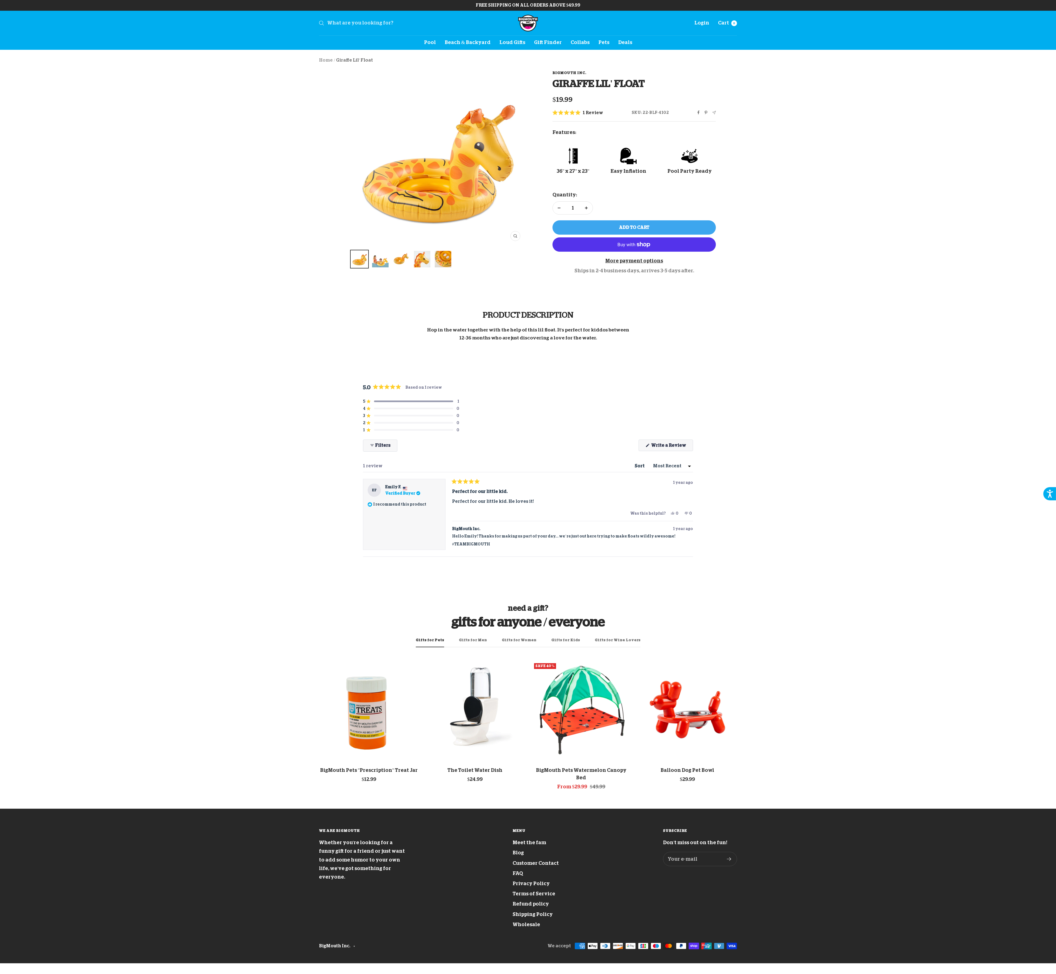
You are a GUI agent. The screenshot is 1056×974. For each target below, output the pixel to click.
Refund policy (531, 903)
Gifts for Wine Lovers (617, 640)
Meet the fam (529, 842)
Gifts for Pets (430, 640)
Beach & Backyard (468, 42)
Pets (603, 42)
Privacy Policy (531, 883)
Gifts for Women (519, 640)
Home (326, 60)
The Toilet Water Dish (474, 770)
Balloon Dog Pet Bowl (687, 770)
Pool (430, 42)
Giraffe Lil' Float (354, 60)
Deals (625, 42)
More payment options (634, 260)
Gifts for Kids (565, 640)
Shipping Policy (533, 914)
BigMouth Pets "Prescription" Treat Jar (369, 770)
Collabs (580, 42)
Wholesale (526, 924)
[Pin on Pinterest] (706, 112)
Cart (726, 22)
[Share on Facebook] (698, 112)
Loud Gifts (512, 42)
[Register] (729, 859)
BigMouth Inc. (569, 73)
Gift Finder (548, 42)
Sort (640, 466)
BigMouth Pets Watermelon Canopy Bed (581, 774)
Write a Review (671, 447)
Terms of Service (534, 893)
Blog (518, 852)
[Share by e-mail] (714, 112)
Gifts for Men (473, 640)
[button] (577, 113)
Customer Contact (536, 863)
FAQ (518, 873)
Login (701, 22)
